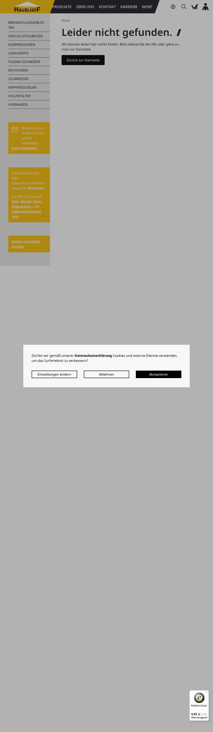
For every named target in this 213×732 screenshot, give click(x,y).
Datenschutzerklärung (93, 355)
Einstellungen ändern (54, 374)
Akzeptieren (158, 374)
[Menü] (206, 692)
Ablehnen (106, 374)
